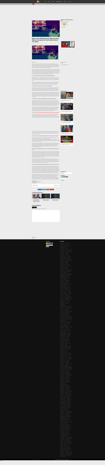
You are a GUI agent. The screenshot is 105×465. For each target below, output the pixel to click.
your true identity (63, 456)
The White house (67, 442)
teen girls (62, 441)
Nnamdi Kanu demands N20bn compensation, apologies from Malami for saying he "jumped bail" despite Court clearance (36, 200)
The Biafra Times (38, 459)
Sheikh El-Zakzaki (66, 428)
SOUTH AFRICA (62, 433)
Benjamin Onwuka (63, 271)
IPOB (65, 347)
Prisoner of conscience (69, 411)
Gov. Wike (62, 330)
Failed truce (62, 317)
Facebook (40, 189)
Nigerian (67, 379)
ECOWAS (66, 307)
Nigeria (68, 371)
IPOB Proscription (63, 348)
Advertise (61, 459)
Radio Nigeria (68, 416)
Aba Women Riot (63, 244)
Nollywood (66, 392)
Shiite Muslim (62, 429)
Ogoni (65, 397)
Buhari (61, 285)
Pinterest (52, 189)
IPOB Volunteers (68, 348)
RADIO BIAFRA (67, 415)
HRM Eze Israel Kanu (63, 334)
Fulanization (67, 326)
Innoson (69, 343)
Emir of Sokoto (62, 311)
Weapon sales (62, 452)
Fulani (61, 325)
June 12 (68, 356)
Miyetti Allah (65, 366)
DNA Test (66, 302)
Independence (62, 343)
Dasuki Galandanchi (66, 298)
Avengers (62, 267)
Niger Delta (67, 370)
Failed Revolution (69, 316)
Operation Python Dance (63, 402)
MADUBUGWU (67, 362)
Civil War (70, 289)
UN (64, 447)
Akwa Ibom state (63, 254)
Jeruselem (64, 353)
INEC (66, 343)
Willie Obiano (67, 452)
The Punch (62, 442)
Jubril (65, 356)
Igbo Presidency (67, 339)
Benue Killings (68, 271)
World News (62, 455)
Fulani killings (62, 326)
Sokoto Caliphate (63, 432)
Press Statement (63, 411)
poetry (68, 406)
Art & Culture (62, 263)
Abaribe (67, 244)
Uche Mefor (62, 446)
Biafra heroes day (63, 275)
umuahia (62, 447)
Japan (61, 353)
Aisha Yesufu (66, 253)
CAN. (67, 285)
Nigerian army (62, 380)
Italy (68, 352)
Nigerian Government (63, 383)
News (49, 1)
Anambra (69, 258)
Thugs (71, 442)
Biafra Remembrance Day (64, 276)
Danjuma (62, 298)
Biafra (61, 272)
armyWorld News (66, 262)
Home (45, 1)
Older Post (56, 185)
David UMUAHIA (67, 299)
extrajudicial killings (63, 316)
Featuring (65, 320)
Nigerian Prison (62, 388)
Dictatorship (62, 302)
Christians (66, 289)
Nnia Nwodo (62, 392)
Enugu (61, 312)
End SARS (67, 311)
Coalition (69, 290)
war (70, 451)
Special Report (62, 438)
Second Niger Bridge (65, 425)
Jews (68, 353)
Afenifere (67, 249)
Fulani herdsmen (66, 325)
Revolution (62, 420)
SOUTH (67, 432)
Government (65, 330)
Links (69, 1)
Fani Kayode (66, 317)
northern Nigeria (67, 393)
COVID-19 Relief (67, 294)
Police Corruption (63, 407)
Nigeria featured (68, 375)
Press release (66, 410)
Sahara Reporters (63, 424)
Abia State (66, 245)
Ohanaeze (68, 397)
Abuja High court (63, 248)
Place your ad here (63, 62)
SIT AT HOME (67, 429)
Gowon (70, 330)
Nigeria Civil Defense (69, 374)
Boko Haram (67, 280)
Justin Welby (62, 357)
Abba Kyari (62, 245)
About (58, 459)
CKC (63, 290)
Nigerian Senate (68, 388)
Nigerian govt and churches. (64, 384)
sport (70, 438)
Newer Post (36, 185)
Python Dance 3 (62, 415)
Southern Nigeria (69, 437)
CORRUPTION (69, 293)
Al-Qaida (67, 254)
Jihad (70, 353)
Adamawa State (62, 249)
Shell (70, 428)
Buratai (64, 285)
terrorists (69, 441)
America (62, 258)
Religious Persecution (63, 419)
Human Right (68, 334)
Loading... (1, 460)
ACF (66, 248)
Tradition (69, 443)
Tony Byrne (65, 443)
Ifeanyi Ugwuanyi (63, 338)
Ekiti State (68, 308)
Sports (65, 1)
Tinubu (61, 443)
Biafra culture (65, 272)
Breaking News (67, 281)
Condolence (65, 293)
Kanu (65, 357)
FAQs (63, 459)
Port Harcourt (62, 410)
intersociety (62, 347)
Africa (70, 249)
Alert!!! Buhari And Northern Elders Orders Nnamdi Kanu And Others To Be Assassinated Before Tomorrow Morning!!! (66, 139)
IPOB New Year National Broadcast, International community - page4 (55, 200)
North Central (62, 393)
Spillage (67, 438)
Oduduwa (62, 397)
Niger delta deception (63, 371)
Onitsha (65, 401)
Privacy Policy (66, 459)
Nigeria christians (63, 374)
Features (62, 320)
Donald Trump (62, 303)
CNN (65, 290)
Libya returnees (68, 361)
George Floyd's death (63, 329)
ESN (69, 312)
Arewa (61, 262)
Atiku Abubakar (62, 266)
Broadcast (69, 284)
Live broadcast (62, 362)
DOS (66, 303)
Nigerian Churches (67, 380)
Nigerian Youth (62, 389)
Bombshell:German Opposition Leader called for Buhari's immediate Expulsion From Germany (65, 129)
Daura (71, 298)
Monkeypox (70, 366)
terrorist (65, 441)
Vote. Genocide (62, 451)
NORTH (70, 392)
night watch (67, 389)
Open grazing (68, 401)
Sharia (61, 428)
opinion (69, 402)
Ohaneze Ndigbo (68, 398)
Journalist (62, 356)
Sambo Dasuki (68, 424)
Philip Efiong (64, 406)
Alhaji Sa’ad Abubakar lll (63, 257)
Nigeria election (63, 375)
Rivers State (66, 420)
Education (62, 308)
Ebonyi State (62, 307)
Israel (66, 352)
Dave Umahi (62, 299)
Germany (68, 329)
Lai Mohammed (62, 361)
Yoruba (66, 455)
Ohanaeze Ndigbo (63, 398)
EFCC (65, 308)
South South (68, 434)
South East (67, 433)
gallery (71, 326)
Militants (62, 366)
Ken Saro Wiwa (69, 357)
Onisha (61, 401)
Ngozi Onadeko (62, 370)
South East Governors (63, 434)
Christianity (62, 289)
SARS (61, 425)
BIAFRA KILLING (68, 275)
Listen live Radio (58, 1)
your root (69, 455)
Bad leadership (66, 267)
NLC (70, 389)
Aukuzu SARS (69, 266)
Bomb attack (62, 281)
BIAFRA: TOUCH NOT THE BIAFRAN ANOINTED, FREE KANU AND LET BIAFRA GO (45, 98)
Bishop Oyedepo (63, 280)
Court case (62, 294)
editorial (70, 307)
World (71, 452)
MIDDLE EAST (66, 365)
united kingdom (68, 447)
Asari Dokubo (67, 263)
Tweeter (44, 189)
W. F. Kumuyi (67, 451)
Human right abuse (63, 335)
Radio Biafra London (63, 416)
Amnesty (65, 258)
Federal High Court (63, 321)
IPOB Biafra (69, 347)
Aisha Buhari (62, 253)
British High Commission (63, 284)
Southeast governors (63, 437)
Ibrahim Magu (68, 335)
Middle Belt (62, 365)
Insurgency (65, 344)
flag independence (69, 321)
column (61, 293)
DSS (68, 303)
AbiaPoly (70, 245)
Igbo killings (62, 339)
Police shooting (68, 407)
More (53, 1)
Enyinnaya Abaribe (66, 312)
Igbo (66, 338)
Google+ (48, 189)
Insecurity (62, 344)
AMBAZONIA (69, 257)
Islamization (62, 352)
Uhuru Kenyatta (67, 446)
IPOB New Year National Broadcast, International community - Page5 (46, 200)
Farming (70, 317)
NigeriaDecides (62, 379)
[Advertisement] (52, 12)
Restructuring (69, 419)
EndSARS (70, 311)
